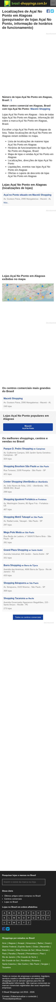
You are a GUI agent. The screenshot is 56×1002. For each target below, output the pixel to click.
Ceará (48, 943)
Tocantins (6, 967)
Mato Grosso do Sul (25, 950)
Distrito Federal (9, 946)
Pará (4, 953)
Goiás (35, 946)
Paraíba (12, 953)
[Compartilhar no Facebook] (48, 11)
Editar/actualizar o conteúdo (23, 996)
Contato (5, 996)
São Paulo (34, 964)
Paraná (21, 953)
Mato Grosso (8, 950)
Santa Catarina (9, 964)
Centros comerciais (13, 899)
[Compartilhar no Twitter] (52, 11)
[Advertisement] (28, 64)
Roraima (35, 960)
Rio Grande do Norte (26, 957)
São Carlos (23, 964)
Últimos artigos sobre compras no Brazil (22, 896)
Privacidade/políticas (12, 999)
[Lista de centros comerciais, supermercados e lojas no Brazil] (25, 3)
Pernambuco (32, 953)
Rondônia (25, 960)
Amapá (21, 943)
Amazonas (31, 943)
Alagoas (12, 943)
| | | (53, 2)
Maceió (28, 427)
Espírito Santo (24, 946)
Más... (6, 202)
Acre (4, 943)
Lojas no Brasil (11, 902)
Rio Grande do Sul (10, 960)
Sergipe (44, 964)
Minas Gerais (42, 950)
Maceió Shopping (40, 109)
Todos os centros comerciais (28, 617)
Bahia (40, 943)
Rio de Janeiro (8, 957)
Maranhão (45, 946)
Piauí (42, 953)
